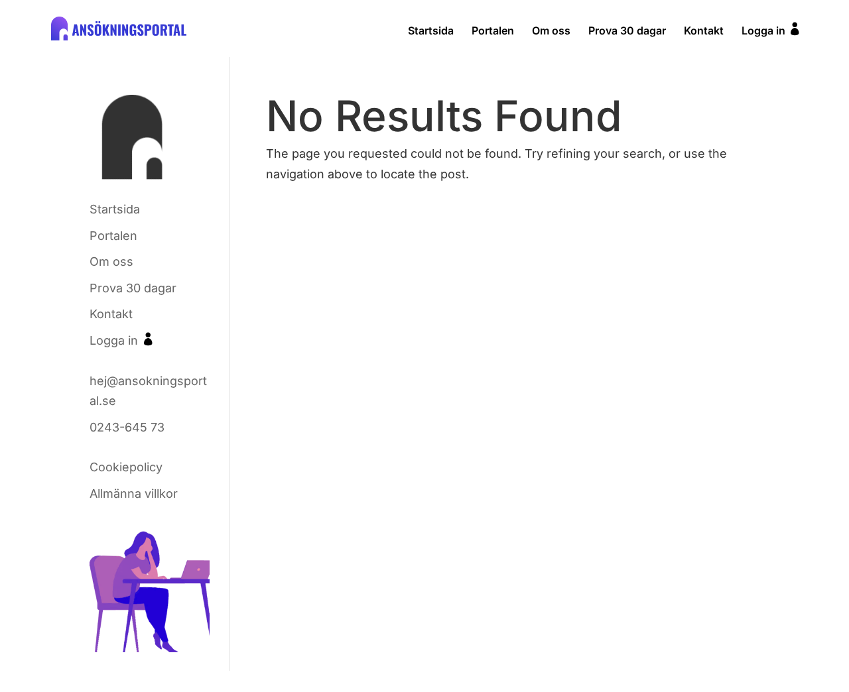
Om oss (551, 31)
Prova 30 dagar (627, 31)
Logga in (771, 29)
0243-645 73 (127, 427)
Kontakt (704, 31)
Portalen (493, 31)
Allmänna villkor (134, 493)
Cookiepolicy (126, 467)
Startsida (431, 31)
